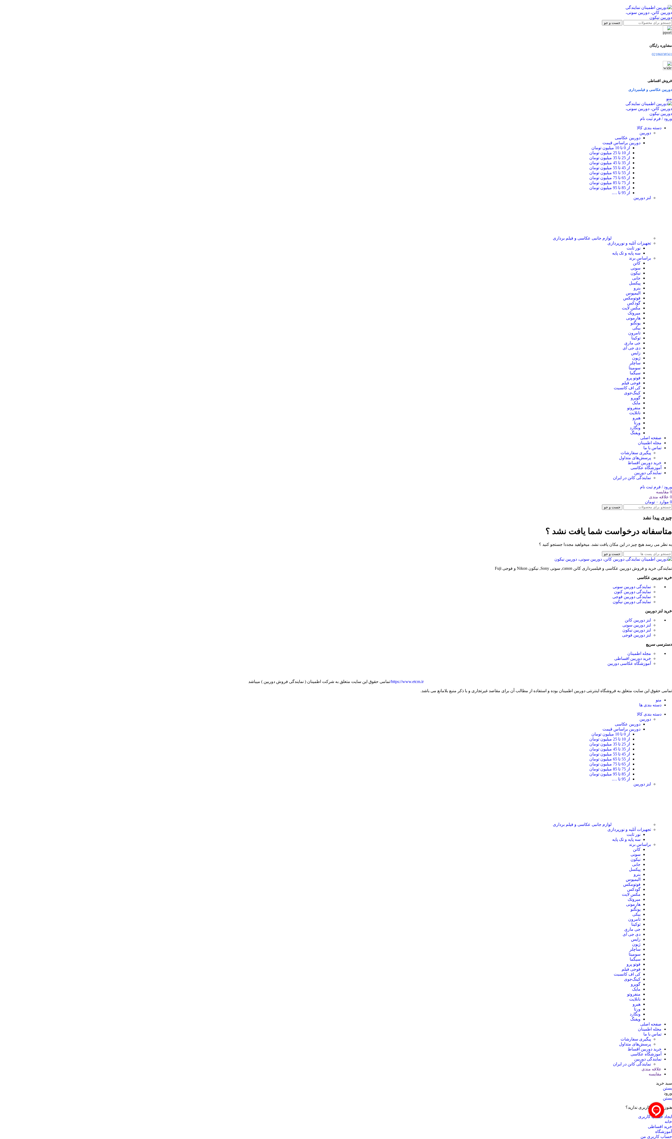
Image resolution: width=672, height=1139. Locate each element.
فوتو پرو (633, 378)
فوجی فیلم (631, 383)
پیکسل (634, 283)
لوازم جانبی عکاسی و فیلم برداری (582, 238)
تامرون (634, 333)
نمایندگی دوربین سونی (632, 586)
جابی (636, 278)
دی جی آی (631, 348)
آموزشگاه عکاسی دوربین (629, 663)
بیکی (636, 328)
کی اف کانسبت (627, 388)
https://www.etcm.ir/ (407, 681)
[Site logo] (646, 17)
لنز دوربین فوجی (636, 635)
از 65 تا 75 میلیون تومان (609, 177)
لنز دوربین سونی (636, 625)
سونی (635, 268)
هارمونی (633, 318)
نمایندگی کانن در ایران (632, 477)
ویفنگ (635, 433)
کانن (636, 263)
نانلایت (634, 413)
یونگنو (635, 323)
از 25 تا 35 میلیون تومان (609, 158)
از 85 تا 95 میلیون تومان (609, 187)
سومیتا (634, 368)
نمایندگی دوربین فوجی (631, 596)
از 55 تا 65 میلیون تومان (609, 172)
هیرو (636, 418)
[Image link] (613, 559)
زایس (635, 353)
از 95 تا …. (621, 192)
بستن (667, 1088)
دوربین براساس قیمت (621, 143)
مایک (636, 403)
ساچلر (634, 363)
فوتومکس (631, 298)
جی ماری (632, 343)
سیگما (635, 373)
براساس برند (640, 258)
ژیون (636, 358)
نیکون (635, 273)
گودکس (633, 303)
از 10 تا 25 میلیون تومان (609, 153)
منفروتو (633, 408)
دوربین (645, 133)
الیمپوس (633, 293)
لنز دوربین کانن (638, 620)
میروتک (634, 313)
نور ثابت (633, 248)
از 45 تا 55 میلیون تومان (609, 167)
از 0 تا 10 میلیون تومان (610, 148)
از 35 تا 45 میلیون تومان (609, 163)
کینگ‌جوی (632, 393)
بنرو (637, 288)
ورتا (637, 423)
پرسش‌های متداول (635, 457)
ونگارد (635, 428)
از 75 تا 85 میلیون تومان (609, 182)
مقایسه (655, 1074)
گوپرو (635, 398)
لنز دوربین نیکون (636, 630)
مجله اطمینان (639, 653)
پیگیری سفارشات (636, 453)
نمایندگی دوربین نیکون (632, 601)
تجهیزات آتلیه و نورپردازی (629, 243)
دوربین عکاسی (627, 138)
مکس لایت (631, 308)
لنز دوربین (642, 197)
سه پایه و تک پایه (626, 253)
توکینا (635, 338)
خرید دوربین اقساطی (632, 658)
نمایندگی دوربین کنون (632, 591)
